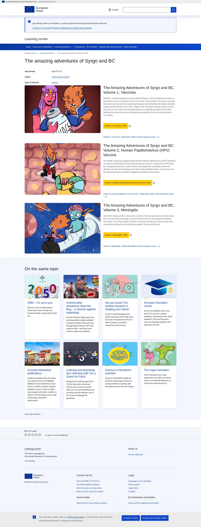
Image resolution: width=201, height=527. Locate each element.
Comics (55, 82)
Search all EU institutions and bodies (143, 503)
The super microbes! (156, 370)
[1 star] (25, 434)
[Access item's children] (72, 47)
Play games (80, 47)
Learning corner (30, 53)
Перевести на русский (42, 28)
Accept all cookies (130, 518)
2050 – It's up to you (39, 302)
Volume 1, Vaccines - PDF (116, 126)
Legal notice (133, 488)
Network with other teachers (110, 47)
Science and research (61, 77)
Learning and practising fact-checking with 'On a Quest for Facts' (81, 373)
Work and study (130, 47)
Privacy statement (135, 455)
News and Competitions (42, 47)
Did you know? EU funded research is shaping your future (117, 306)
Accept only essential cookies (154, 518)
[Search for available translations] (130, 126)
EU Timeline (92, 47)
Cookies (131, 492)
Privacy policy (134, 485)
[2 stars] (27, 434)
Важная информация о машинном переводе (72, 28)
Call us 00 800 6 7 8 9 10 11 (87, 481)
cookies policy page (75, 517)
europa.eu (44, 482)
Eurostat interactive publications (39, 371)
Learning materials (62, 47)
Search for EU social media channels (91, 503)
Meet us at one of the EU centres (89, 492)
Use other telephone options (88, 485)
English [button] (115, 10)
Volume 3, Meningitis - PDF (116, 235)
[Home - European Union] (36, 9)
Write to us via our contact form (89, 488)
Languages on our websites (139, 481)
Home (28, 47)
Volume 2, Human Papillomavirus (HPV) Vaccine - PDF (128, 183)
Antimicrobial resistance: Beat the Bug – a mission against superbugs (81, 307)
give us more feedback (58, 435)
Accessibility (30, 461)
